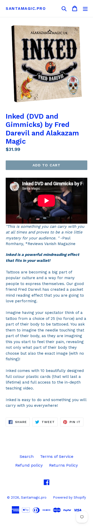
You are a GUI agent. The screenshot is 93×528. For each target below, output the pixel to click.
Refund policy (29, 465)
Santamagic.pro (26, 8)
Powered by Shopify (69, 497)
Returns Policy (63, 465)
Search (27, 456)
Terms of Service (56, 456)
